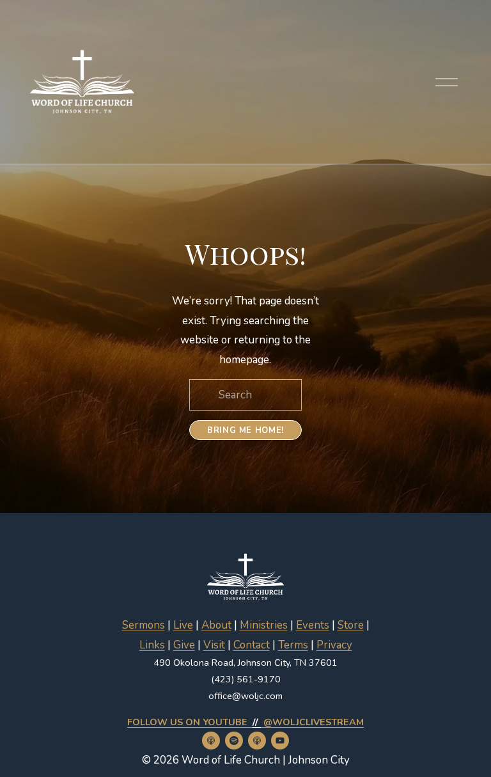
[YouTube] (280, 741)
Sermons (143, 625)
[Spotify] (234, 741)
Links (152, 645)
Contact (251, 645)
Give (184, 645)
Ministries (264, 625)
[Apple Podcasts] (211, 741)
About (216, 625)
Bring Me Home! (245, 430)
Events (312, 625)
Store (351, 625)
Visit (214, 645)
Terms (293, 645)
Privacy (334, 645)
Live (183, 625)
